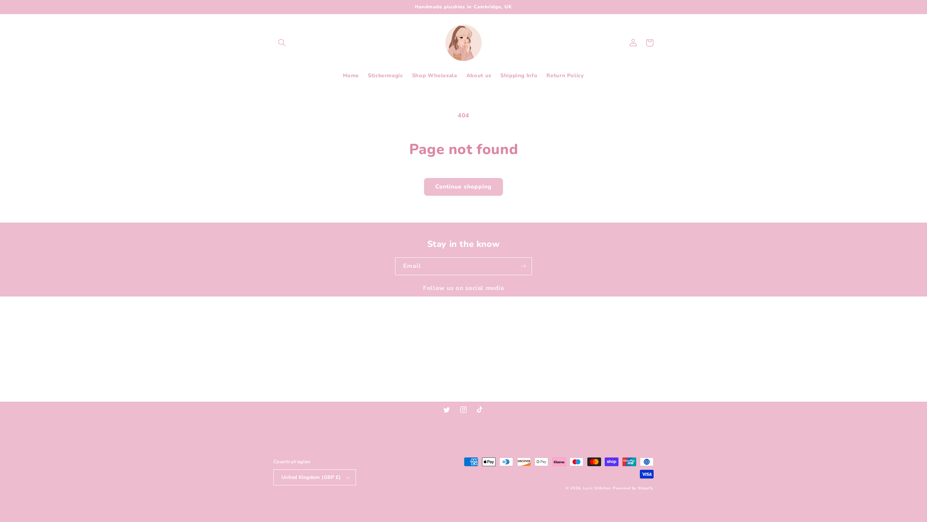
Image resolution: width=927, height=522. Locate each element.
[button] (281, 42)
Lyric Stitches (597, 488)
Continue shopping (463, 187)
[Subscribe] (523, 266)
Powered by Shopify (633, 488)
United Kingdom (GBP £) (311, 477)
